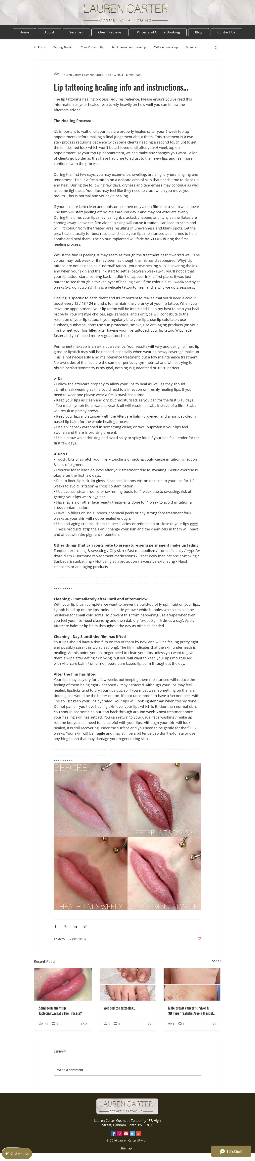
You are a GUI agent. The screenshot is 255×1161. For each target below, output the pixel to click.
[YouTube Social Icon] (126, 1133)
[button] (216, 47)
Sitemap (126, 1148)
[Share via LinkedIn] (75, 926)
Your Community (92, 47)
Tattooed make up (166, 47)
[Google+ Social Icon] (138, 1133)
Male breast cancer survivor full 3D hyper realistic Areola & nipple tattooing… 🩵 (191, 1010)
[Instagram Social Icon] (119, 1133)
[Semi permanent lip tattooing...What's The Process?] (63, 984)
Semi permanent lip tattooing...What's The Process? (60, 1010)
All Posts (39, 47)
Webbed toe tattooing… (119, 1008)
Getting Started (63, 47)
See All (216, 961)
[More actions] (198, 74)
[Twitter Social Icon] (132, 1133)
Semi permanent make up (128, 47)
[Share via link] (85, 926)
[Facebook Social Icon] (113, 1133)
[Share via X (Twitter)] (65, 926)
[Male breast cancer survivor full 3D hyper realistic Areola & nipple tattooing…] (192, 984)
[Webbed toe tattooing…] (127, 984)
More (189, 47)
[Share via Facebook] (56, 926)
